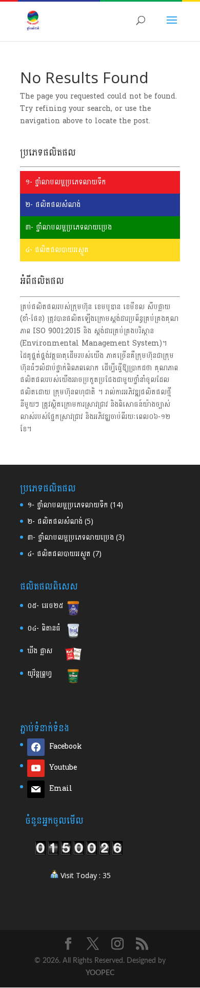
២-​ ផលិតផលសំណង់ (55, 521)
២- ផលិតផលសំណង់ (53, 204)
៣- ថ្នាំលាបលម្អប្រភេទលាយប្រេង (68, 227)
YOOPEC (100, 973)
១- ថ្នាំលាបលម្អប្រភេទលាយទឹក (65, 182)
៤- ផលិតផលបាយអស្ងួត (57, 249)
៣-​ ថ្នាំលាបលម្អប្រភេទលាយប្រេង (70, 537)
